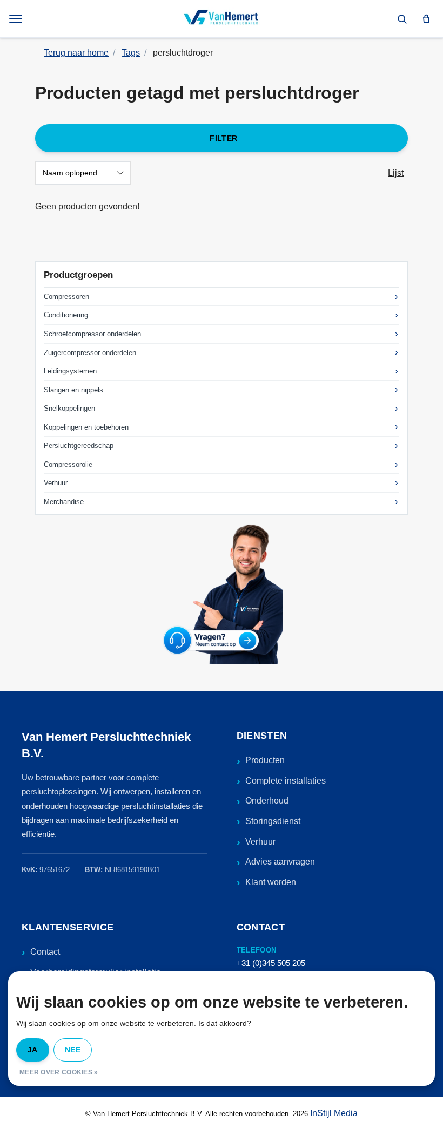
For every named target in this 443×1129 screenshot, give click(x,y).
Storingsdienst (272, 821)
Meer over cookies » (58, 1072)
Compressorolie (68, 464)
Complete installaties (285, 780)
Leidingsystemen (70, 371)
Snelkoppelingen (69, 408)
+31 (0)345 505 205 (271, 963)
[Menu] (16, 19)
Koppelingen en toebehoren (86, 427)
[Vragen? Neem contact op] (221, 593)
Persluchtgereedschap (78, 445)
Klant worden (270, 882)
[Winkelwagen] (426, 19)
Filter (223, 138)
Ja (33, 1049)
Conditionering (66, 315)
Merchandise (64, 502)
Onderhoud (266, 800)
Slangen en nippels (73, 390)
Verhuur (56, 483)
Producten (265, 760)
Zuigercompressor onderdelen (90, 353)
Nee (72, 1049)
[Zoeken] (402, 19)
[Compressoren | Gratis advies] (221, 19)
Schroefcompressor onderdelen (92, 334)
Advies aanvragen (280, 861)
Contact (45, 951)
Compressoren (66, 297)
